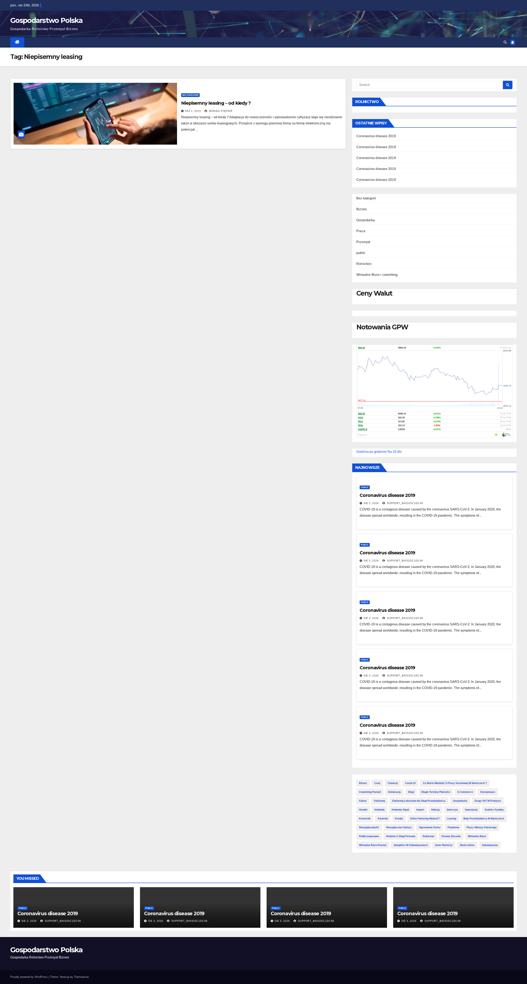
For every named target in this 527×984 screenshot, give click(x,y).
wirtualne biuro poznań (372, 845)
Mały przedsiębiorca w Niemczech (483, 818)
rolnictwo (428, 836)
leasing (451, 818)
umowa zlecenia (451, 836)
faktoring (379, 800)
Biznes (361, 209)
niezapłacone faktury (399, 827)
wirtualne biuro (477, 836)
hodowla (379, 809)
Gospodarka (365, 220)
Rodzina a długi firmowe (400, 836)
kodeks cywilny (494, 809)
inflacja (435, 809)
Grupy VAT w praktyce (488, 800)
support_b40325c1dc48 (404, 503)
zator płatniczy (443, 845)
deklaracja (394, 792)
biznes (363, 783)
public (360, 253)
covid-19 (410, 783)
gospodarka (460, 800)
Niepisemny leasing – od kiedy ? (216, 103)
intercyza (452, 809)
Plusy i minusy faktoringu (481, 827)
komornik (365, 818)
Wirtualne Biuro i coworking (377, 274)
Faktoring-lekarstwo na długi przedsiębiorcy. (419, 800)
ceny (377, 783)
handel (363, 809)
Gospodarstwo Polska (46, 20)
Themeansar (81, 976)
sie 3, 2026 (371, 503)
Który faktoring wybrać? (425, 818)
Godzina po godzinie (371, 451)
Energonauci (487, 792)
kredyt (399, 818)
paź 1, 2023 (193, 111)
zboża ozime (467, 845)
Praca (360, 231)
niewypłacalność (369, 827)
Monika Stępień (220, 111)
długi (411, 792)
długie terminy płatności (435, 792)
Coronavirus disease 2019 (376, 136)
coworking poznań (370, 792)
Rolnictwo (363, 264)
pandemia (453, 827)
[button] (505, 42)
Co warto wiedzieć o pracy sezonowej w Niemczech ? (455, 783)
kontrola (383, 818)
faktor (363, 800)
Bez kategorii (190, 95)
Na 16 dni (394, 451)
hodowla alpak (400, 809)
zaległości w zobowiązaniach (411, 845)
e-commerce (465, 792)
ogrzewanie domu (429, 827)
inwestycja (471, 809)
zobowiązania (490, 845)
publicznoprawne (369, 836)
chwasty (393, 783)
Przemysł (363, 242)
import (420, 809)
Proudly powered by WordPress (29, 976)
